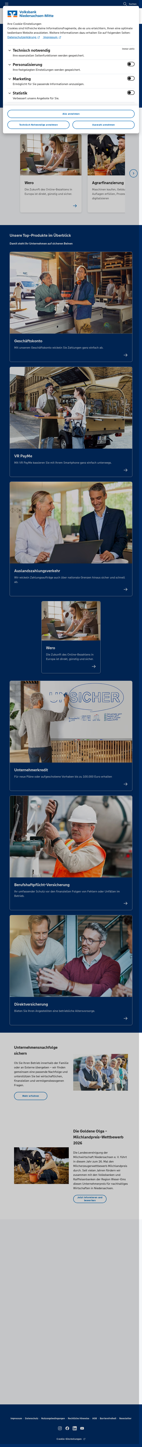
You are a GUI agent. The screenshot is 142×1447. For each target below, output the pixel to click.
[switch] (131, 64)
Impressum (50, 37)
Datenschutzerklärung (22, 37)
